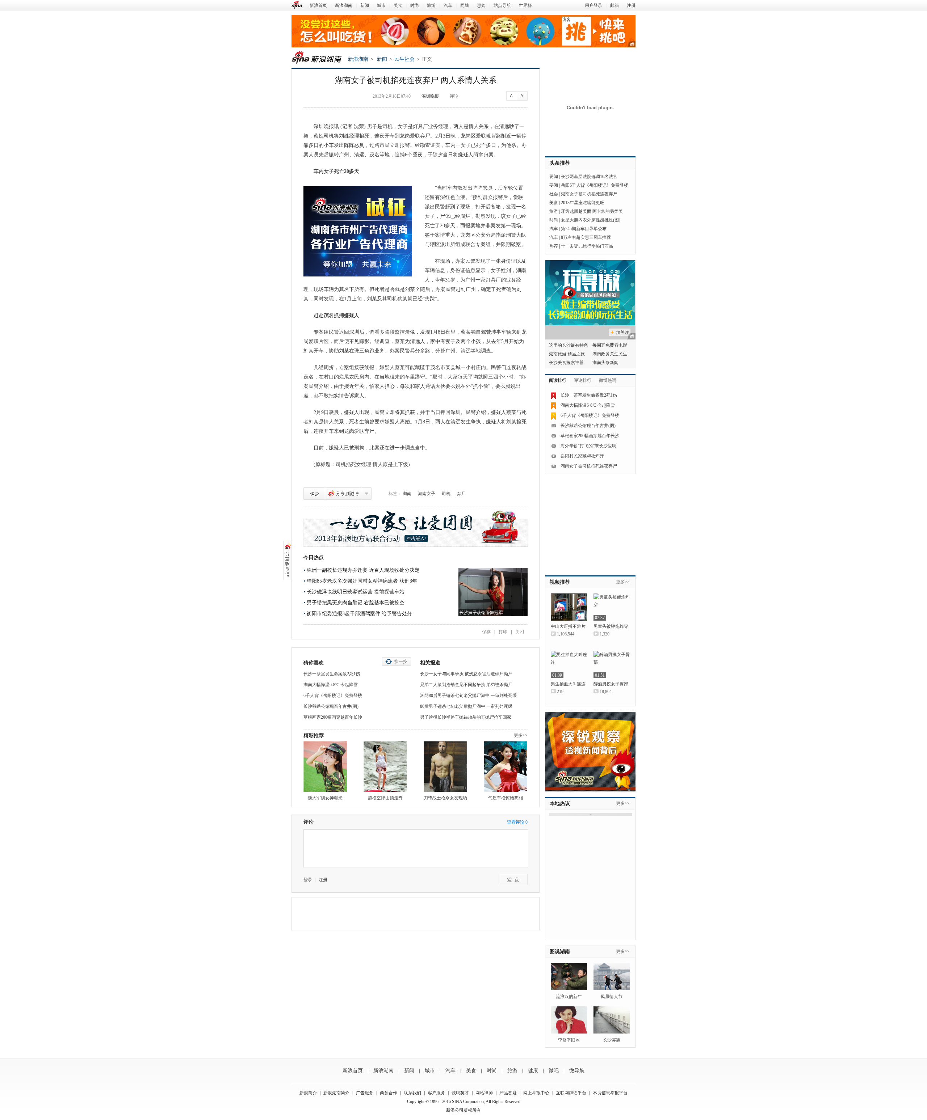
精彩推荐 (313, 735)
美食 (398, 5)
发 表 (513, 879)
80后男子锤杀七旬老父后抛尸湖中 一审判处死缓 (466, 706)
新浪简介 (308, 1092)
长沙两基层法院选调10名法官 (589, 176)
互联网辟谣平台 (571, 1092)
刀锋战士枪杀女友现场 (445, 797)
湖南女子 (426, 493)
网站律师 (484, 1092)
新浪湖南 (343, 5)
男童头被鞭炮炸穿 (610, 626)
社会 (553, 193)
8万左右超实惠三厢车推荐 (586, 237)
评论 (454, 96)
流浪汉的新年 (569, 996)
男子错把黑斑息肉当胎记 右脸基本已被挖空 (355, 602)
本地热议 (560, 803)
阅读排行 (557, 380)
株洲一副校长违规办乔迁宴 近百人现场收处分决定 (363, 570)
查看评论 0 (517, 822)
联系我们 (412, 1092)
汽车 (448, 5)
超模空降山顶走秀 (385, 797)
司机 (446, 493)
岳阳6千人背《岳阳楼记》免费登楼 (594, 185)
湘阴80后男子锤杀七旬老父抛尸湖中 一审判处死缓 (468, 695)
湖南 (407, 493)
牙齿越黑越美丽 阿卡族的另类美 (592, 211)
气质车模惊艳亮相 (505, 797)
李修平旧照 (569, 1040)
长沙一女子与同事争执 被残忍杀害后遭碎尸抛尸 (466, 673)
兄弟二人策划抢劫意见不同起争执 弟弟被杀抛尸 (466, 684)
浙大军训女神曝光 (325, 797)
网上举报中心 (536, 1092)
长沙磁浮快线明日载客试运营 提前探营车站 (355, 592)
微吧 (554, 1070)
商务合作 (388, 1092)
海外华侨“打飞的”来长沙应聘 (588, 445)
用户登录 (593, 5)
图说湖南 (560, 951)
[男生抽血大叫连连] (569, 664)
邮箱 (614, 5)
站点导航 (502, 5)
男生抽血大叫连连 (568, 683)
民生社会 (404, 59)
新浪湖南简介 (336, 1092)
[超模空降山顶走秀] (385, 766)
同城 (464, 5)
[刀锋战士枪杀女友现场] (445, 766)
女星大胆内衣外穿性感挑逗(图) (590, 220)
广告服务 (364, 1092)
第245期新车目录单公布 (584, 228)
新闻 (364, 5)
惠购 (481, 5)
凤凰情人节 (611, 996)
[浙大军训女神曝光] (325, 766)
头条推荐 (560, 163)
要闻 (553, 176)
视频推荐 (560, 582)
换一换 (400, 661)
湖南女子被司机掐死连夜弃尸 (589, 193)
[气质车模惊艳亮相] (505, 766)
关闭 (519, 631)
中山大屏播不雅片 (568, 626)
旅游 (431, 5)
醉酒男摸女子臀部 (610, 683)
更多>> (521, 735)
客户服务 (436, 1092)
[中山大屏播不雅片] (569, 607)
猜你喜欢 (313, 662)
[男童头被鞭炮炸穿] (611, 607)
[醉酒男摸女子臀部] (611, 664)
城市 (381, 5)
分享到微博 (343, 493)
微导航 (576, 1070)
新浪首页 (318, 5)
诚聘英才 (460, 1092)
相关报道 (430, 662)
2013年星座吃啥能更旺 (582, 202)
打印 (503, 631)
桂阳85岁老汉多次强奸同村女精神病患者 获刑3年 (362, 581)
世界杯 (525, 5)
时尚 (414, 5)
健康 (533, 1070)
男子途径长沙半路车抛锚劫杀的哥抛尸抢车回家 (465, 717)
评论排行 (582, 380)
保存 (486, 631)
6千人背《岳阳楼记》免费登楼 (332, 695)
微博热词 (607, 380)
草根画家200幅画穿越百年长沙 (332, 717)
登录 (307, 879)
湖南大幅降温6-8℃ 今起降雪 (330, 684)
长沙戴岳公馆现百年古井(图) (330, 706)
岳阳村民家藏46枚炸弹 (582, 455)
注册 (631, 5)
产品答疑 (508, 1092)
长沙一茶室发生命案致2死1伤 (331, 673)
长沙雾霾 (611, 1040)
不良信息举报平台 (610, 1092)
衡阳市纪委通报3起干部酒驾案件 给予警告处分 (359, 613)
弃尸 (461, 493)
